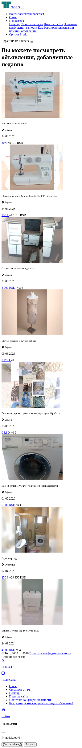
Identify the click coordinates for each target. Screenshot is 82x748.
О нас (13, 17)
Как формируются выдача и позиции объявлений (41, 703)
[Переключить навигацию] (22, 8)
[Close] (3, 732)
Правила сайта (53, 24)
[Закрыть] (31, 42)
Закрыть (30, 744)
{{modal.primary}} (12, 744)
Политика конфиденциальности (50, 653)
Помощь (14, 24)
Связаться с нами (32, 24)
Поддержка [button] (16, 20)
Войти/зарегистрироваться (26, 13)
